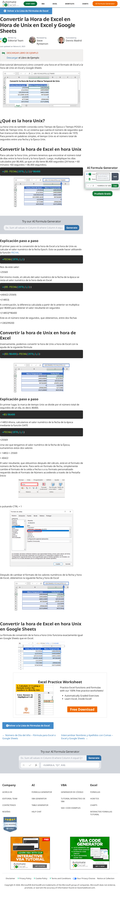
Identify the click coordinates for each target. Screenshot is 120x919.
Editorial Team (15, 40)
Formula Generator (42, 792)
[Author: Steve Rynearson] (32, 40)
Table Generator (40, 805)
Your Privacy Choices (86, 878)
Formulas (95, 792)
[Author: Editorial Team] (3, 40)
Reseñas (6, 811)
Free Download (82, 709)
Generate (71, 227)
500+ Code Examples (71, 808)
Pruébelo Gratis (102, 193)
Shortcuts (69, 4)
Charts (93, 805)
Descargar (12, 57)
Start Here (30, 4)
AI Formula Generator (105, 3)
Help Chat (36, 811)
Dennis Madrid (74, 40)
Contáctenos (9, 805)
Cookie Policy (41, 878)
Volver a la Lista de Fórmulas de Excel (27, 10)
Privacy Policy (25, 878)
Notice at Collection (105, 878)
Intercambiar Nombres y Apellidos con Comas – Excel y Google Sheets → (87, 737)
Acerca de (7, 792)
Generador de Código (72, 792)
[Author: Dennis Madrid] (61, 40)
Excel (55, 4)
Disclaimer (10, 878)
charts (85, 4)
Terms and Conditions (61, 878)
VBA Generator (39, 798)
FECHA (15, 252)
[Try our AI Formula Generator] (102, 180)
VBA (43, 4)
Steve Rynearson (42, 42)
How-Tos (94, 798)
